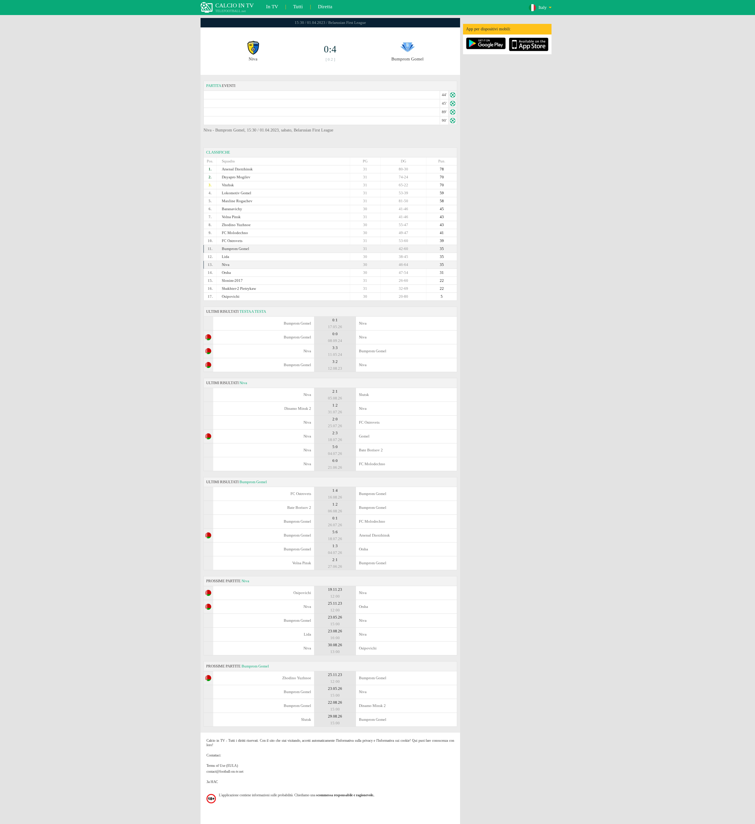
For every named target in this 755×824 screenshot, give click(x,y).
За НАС (212, 782)
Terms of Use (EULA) (222, 766)
